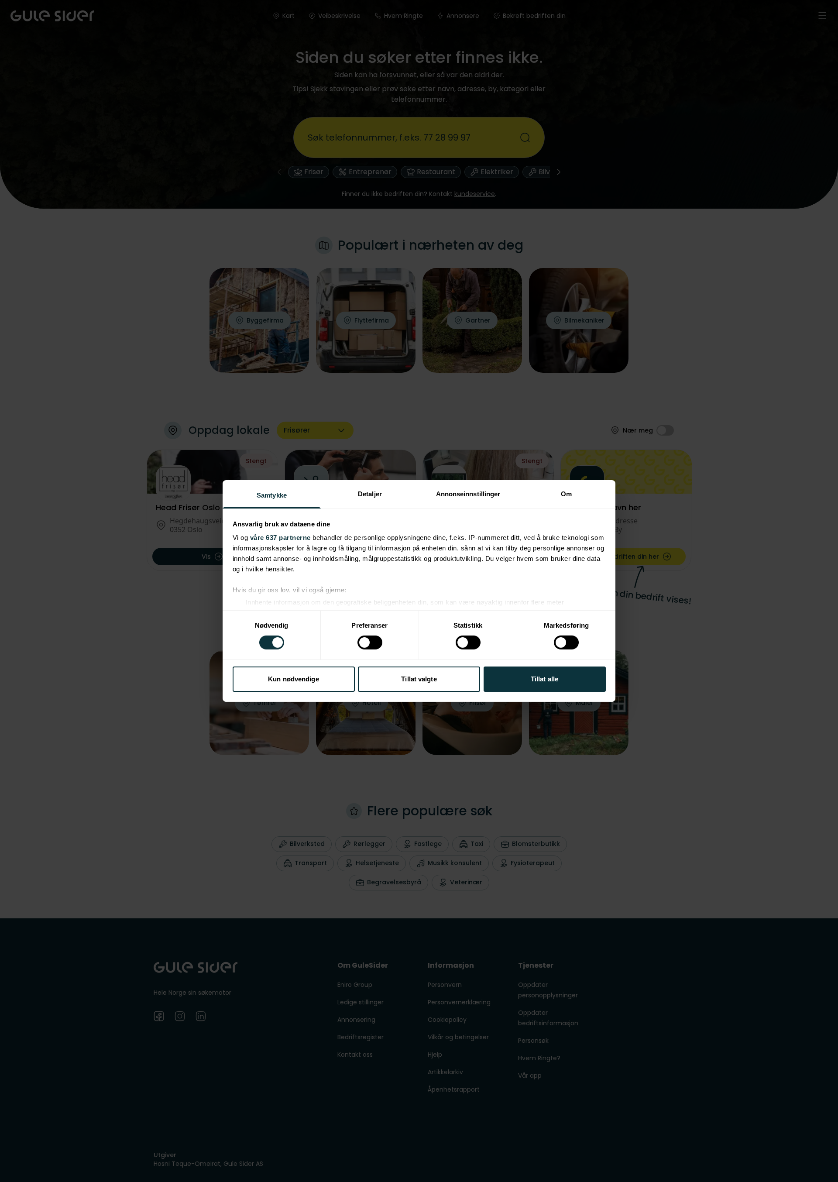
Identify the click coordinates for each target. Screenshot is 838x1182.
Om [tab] (566, 494)
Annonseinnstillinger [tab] (468, 494)
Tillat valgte (418, 679)
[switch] (369, 642)
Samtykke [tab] (272, 495)
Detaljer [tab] (370, 494)
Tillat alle (544, 679)
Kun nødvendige (293, 679)
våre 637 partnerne (280, 537)
